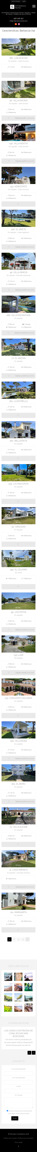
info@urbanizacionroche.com (18, 21)
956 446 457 (18, 18)
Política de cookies (10, 1138)
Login (24, 1)
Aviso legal (18, 1142)
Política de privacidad (25, 1138)
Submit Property (16, 1)
